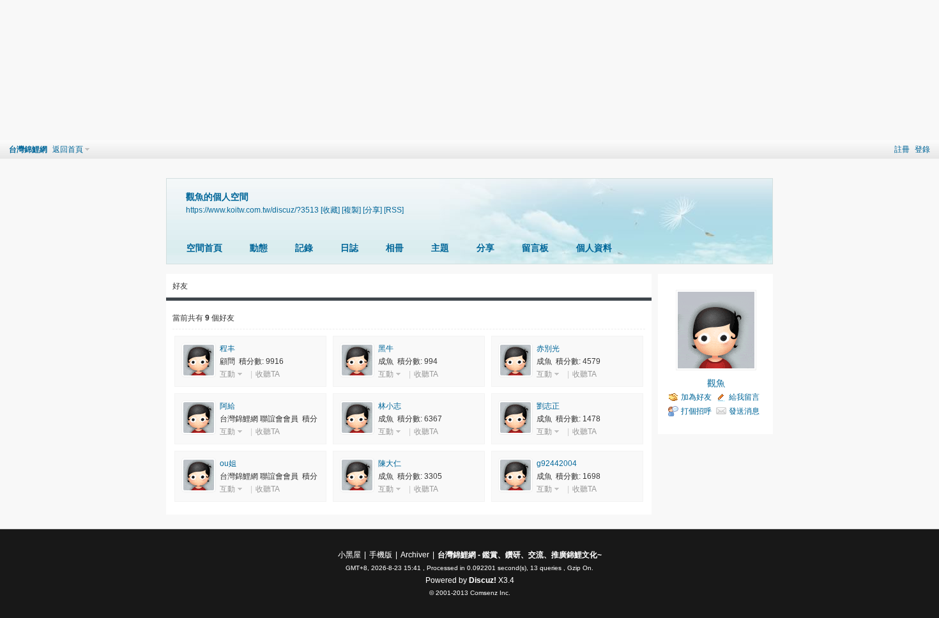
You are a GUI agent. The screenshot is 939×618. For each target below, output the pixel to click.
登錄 (922, 149)
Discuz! (482, 580)
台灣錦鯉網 (28, 149)
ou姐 (228, 463)
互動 (227, 374)
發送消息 (744, 411)
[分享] (372, 210)
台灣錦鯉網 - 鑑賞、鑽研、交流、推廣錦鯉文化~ (520, 554)
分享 (485, 248)
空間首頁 (204, 248)
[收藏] (330, 210)
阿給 (227, 406)
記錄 (304, 248)
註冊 (902, 149)
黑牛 (385, 348)
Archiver (415, 554)
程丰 (227, 348)
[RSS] (394, 210)
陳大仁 (389, 463)
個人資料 (594, 248)
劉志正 (548, 406)
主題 (440, 248)
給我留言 (744, 397)
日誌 (349, 248)
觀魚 (716, 383)
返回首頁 (67, 149)
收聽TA (268, 374)
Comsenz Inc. (490, 592)
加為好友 (696, 397)
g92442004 (557, 463)
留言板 (535, 248)
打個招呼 (696, 411)
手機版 (380, 554)
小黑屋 (349, 554)
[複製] (351, 210)
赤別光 (548, 348)
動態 (259, 248)
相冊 (395, 248)
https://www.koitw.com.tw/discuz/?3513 (252, 210)
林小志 (389, 406)
